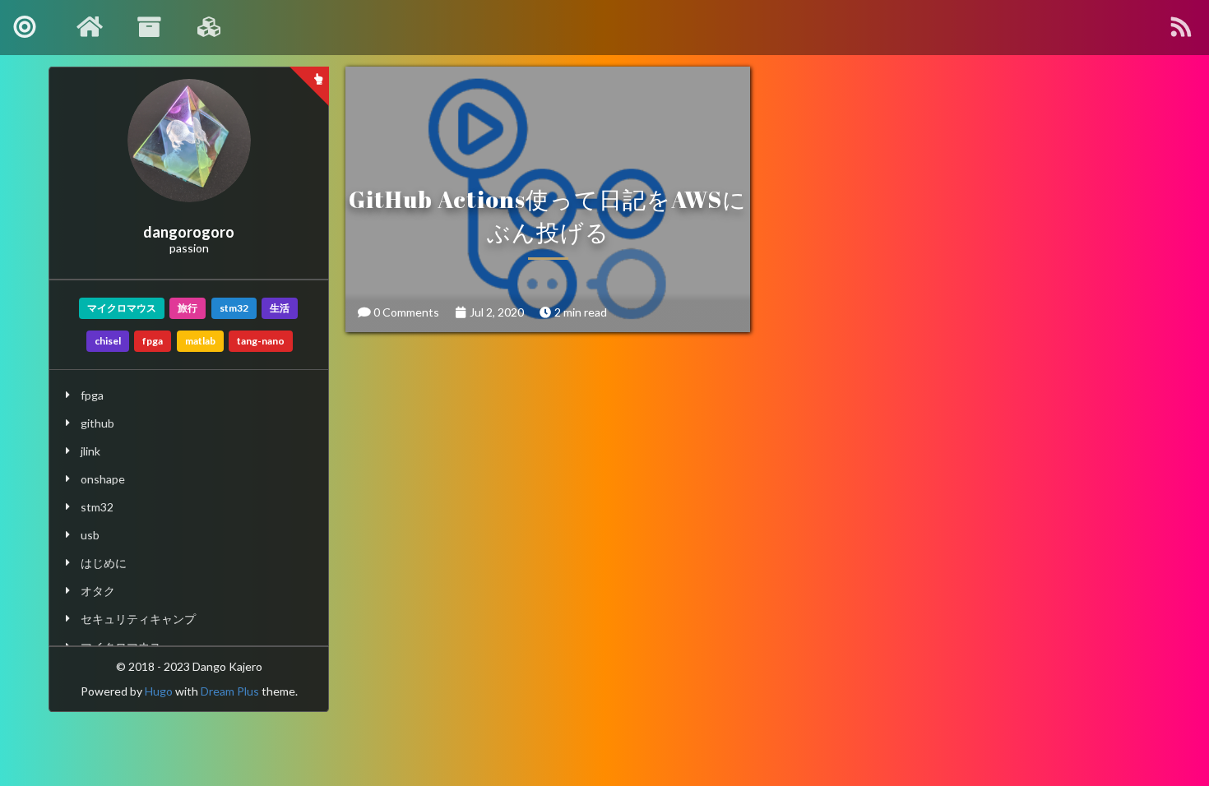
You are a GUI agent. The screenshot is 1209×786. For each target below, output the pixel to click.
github (97, 423)
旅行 (187, 308)
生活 (280, 308)
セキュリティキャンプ (138, 619)
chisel (108, 341)
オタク (98, 591)
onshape (103, 479)
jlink (90, 451)
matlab (200, 341)
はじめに (104, 563)
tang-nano (261, 341)
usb (90, 535)
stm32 (234, 308)
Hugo (159, 691)
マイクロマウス (121, 308)
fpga (152, 341)
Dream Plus (230, 691)
